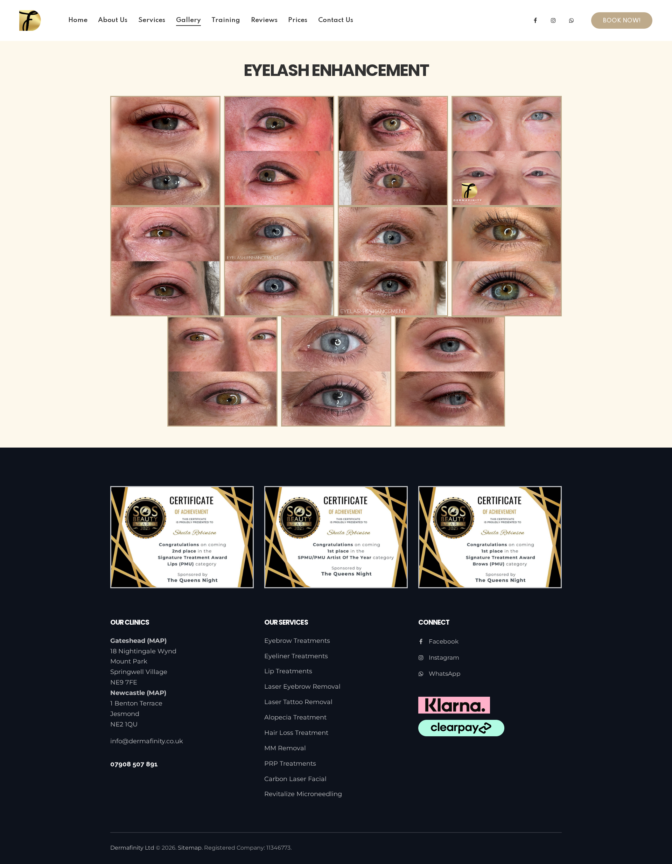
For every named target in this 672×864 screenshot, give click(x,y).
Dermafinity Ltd (132, 847)
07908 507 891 (134, 764)
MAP (156, 641)
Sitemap (190, 847)
